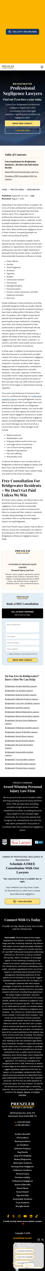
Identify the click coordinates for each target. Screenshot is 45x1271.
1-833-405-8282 (22, 130)
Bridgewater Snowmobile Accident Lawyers (19, 753)
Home (4, 189)
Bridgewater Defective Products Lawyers (21, 699)
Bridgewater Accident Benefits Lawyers (21, 686)
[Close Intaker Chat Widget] (42, 1239)
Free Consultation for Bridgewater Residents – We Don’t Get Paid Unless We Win (21, 164)
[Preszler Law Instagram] (19, 1216)
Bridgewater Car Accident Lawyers (19, 690)
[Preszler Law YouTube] (25, 1216)
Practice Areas (17, 189)
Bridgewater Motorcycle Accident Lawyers (22, 716)
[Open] (42, 67)
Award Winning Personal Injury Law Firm (22, 172)
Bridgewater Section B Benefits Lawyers (21, 732)
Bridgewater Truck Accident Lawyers (20, 759)
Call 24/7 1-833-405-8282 (24, 31)
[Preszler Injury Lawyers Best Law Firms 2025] (4, 842)
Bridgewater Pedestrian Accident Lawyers (22, 727)
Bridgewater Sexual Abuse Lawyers (19, 736)
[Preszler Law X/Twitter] (13, 1216)
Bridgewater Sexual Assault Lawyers (20, 740)
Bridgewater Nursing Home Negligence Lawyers (21, 722)
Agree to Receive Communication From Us (23, 654)
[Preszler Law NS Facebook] (8, 1216)
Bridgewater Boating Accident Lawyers (21, 695)
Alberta (27, 1092)
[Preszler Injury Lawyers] (8, 67)
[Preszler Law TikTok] (36, 1216)
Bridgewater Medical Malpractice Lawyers (22, 712)
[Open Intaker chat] (17, 1270)
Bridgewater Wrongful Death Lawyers (20, 764)
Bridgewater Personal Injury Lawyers (20, 768)
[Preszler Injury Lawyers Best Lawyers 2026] (21, 842)
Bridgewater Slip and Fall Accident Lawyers (19, 746)
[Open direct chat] (38, 1239)
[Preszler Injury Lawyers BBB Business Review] (39, 842)
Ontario (20, 1092)
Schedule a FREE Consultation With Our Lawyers (21, 177)
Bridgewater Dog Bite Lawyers (17, 707)
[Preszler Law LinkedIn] (31, 1216)
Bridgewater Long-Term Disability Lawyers (22, 703)
